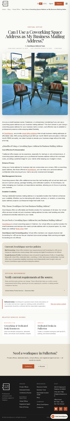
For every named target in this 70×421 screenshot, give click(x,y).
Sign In (51, 3)
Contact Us (40, 407)
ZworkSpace (8, 133)
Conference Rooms (25, 393)
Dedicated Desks (25, 390)
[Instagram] (61, 409)
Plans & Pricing (24, 407)
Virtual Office (16, 9)
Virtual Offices (24, 401)
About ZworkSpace (42, 404)
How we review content (58, 304)
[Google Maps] (65, 409)
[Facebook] (56, 409)
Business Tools (41, 390)
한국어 (45, 3)
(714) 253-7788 (59, 392)
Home (4, 9)
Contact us (28, 366)
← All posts (41, 366)
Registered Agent (25, 404)
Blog (9, 9)
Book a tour (20, 229)
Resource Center (42, 387)
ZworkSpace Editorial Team (36, 46)
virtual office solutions (29, 133)
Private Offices (24, 387)
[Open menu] (66, 3)
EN (40, 3)
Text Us (59, 3)
